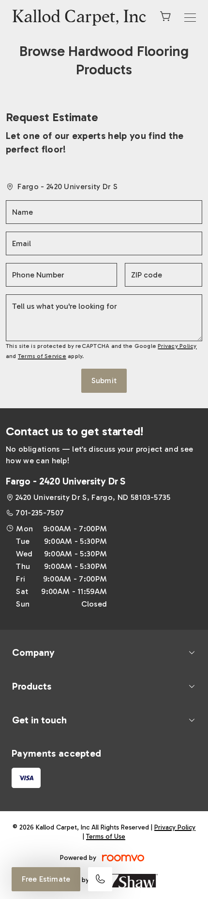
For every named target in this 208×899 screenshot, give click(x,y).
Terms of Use (105, 836)
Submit (104, 380)
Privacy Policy (177, 346)
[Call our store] (100, 879)
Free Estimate (46, 879)
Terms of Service (42, 356)
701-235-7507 (39, 512)
